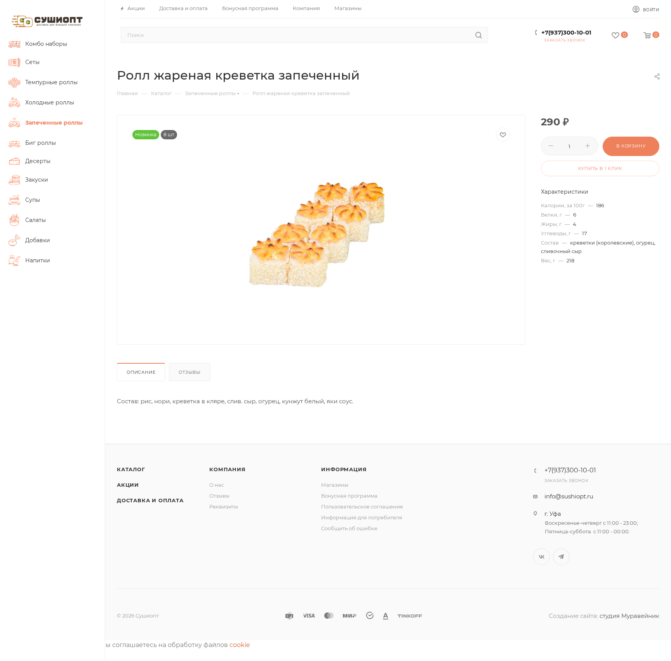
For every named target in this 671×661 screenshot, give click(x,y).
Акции (128, 485)
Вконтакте (541, 556)
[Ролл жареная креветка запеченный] (321, 231)
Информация (344, 469)
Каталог (131, 469)
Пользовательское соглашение (362, 506)
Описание (141, 372)
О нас (216, 485)
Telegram (561, 556)
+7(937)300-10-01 (566, 32)
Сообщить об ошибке (349, 528)
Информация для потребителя (361, 517)
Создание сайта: (574, 615)
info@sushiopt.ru (568, 496)
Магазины (334, 485)
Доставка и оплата (150, 500)
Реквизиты (223, 506)
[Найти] (478, 35)
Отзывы (190, 372)
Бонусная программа (349, 496)
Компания (227, 469)
